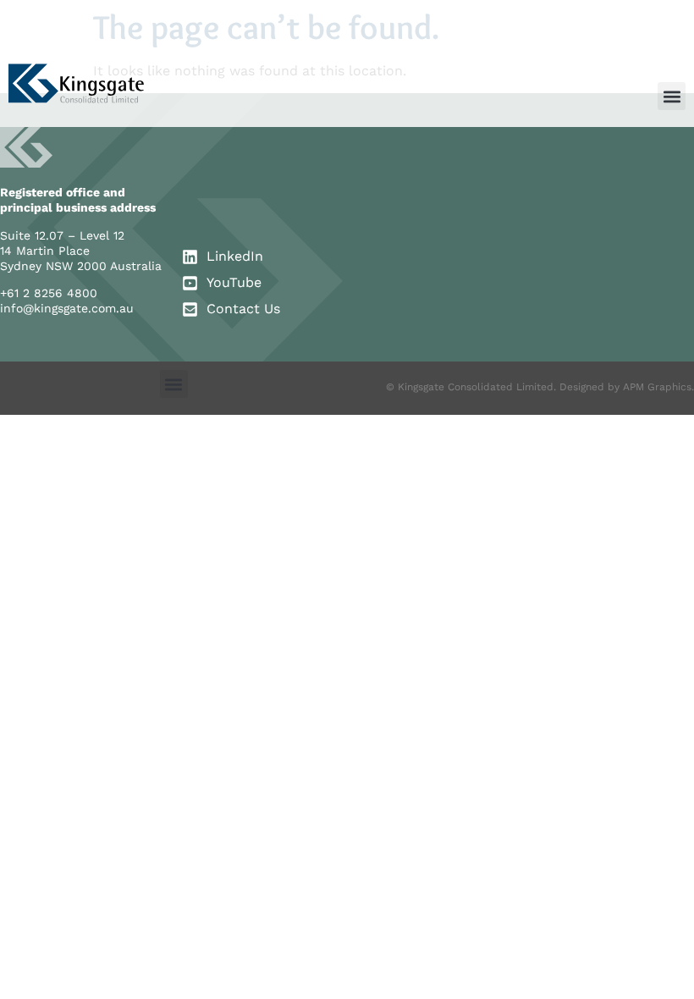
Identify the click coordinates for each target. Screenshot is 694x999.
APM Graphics (657, 387)
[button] (672, 96)
